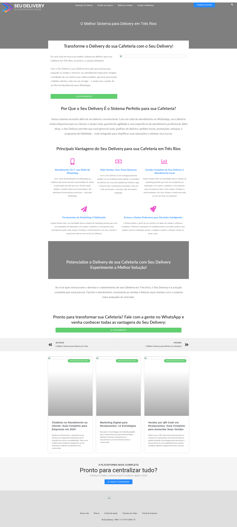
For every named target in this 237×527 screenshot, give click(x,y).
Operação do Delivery (84, 5)
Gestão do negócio (105, 5)
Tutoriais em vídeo (129, 513)
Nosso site (84, 513)
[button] (232, 4)
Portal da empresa (149, 513)
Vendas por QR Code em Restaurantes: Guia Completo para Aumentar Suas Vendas (166, 426)
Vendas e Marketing (145, 5)
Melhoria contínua (125, 5)
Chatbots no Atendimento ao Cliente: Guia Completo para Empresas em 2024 (70, 426)
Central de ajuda (110, 513)
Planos (96, 513)
